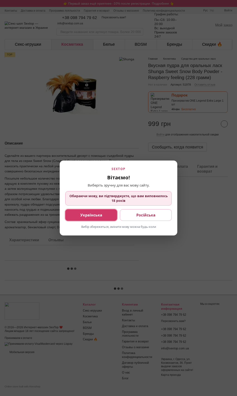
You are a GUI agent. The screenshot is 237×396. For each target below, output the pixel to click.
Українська (91, 215)
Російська (146, 215)
